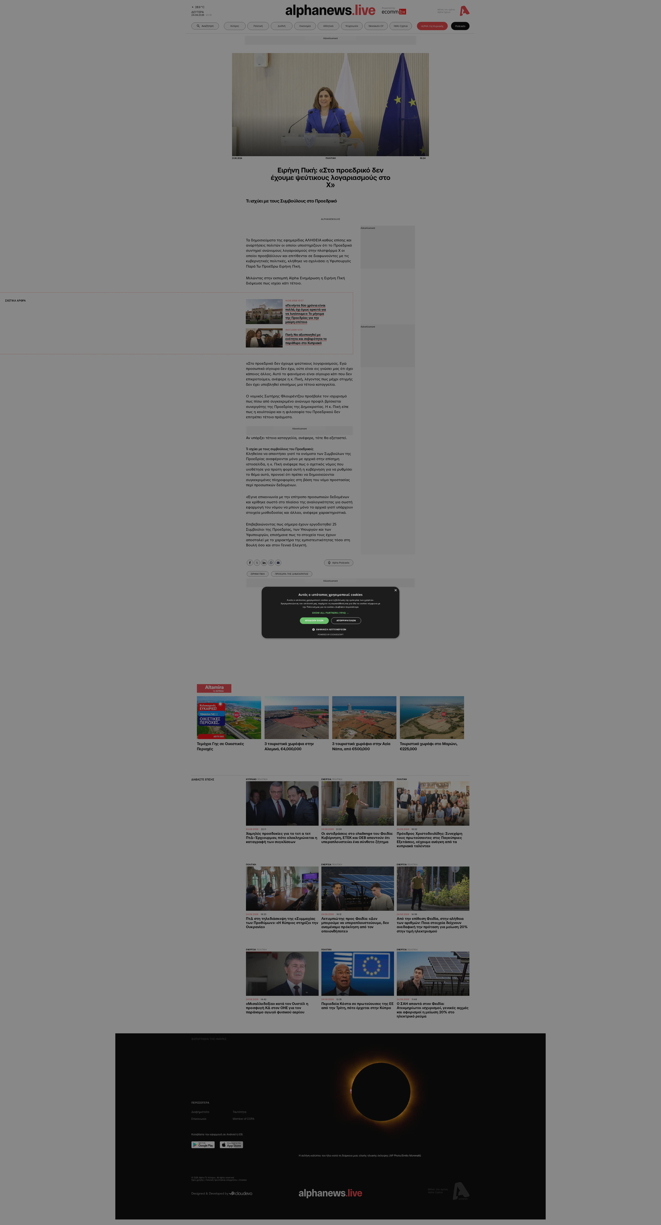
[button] (330, 612)
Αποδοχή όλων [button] (314, 620)
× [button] (395, 590)
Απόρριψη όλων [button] (346, 620)
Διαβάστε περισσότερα (346, 606)
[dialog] (330, 612)
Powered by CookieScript (330, 634)
